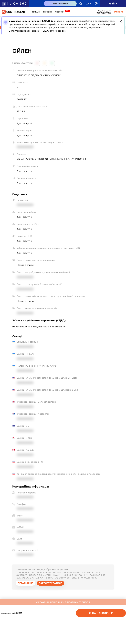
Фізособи (60, 12)
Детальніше (25, 583)
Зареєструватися (50, 583)
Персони (47, 12)
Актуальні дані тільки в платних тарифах (63, 602)
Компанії (36, 12)
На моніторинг (102, 613)
